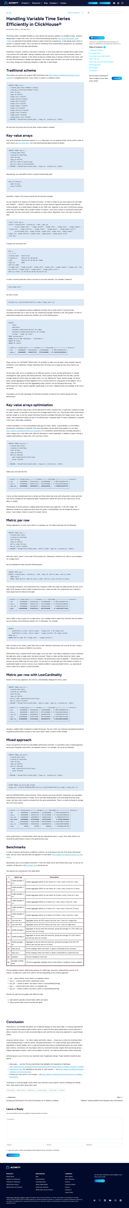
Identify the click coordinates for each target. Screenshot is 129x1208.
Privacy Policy (10, 1197)
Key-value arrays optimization (99, 56)
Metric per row (94, 59)
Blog (46, 3)
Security (23, 1197)
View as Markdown (74, 13)
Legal (27, 1197)
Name (9, 1145)
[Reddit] (121, 1200)
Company (68, 1174)
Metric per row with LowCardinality (101, 62)
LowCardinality (42, 1090)
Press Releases (69, 1179)
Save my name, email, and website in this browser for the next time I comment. (34, 1150)
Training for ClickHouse (13, 1182)
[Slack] (118, 3)
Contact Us (68, 1190)
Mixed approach (94, 65)
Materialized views (16, 1069)
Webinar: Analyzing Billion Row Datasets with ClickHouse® (102, 1099)
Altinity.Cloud (10, 1176)
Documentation (40, 1179)
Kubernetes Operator (42, 1187)
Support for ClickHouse (13, 1179)
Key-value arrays (95, 53)
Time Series (53, 1090)
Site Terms (17, 1197)
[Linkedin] (105, 1200)
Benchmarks (93, 68)
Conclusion (93, 71)
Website (89, 1145)
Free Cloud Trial (104, 3)
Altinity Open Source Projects (44, 1190)
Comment (11, 1119)
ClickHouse (31, 1090)
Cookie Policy (69, 1192)
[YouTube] (114, 3)
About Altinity (69, 1176)
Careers (67, 1187)
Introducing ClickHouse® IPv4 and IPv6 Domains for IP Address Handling (32, 1099)
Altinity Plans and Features (14, 1187)
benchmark (11, 1090)
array (39, 140)
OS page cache (32, 865)
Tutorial (61, 1090)
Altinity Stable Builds (42, 1184)
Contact (63, 3)
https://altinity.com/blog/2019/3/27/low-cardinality (23, 431)
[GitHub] (122, 3)
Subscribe (117, 78)
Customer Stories (70, 1184)
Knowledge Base (41, 1182)
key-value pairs (23, 143)
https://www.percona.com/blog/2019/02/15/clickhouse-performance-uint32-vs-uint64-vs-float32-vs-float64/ (47, 1067)
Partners (67, 1182)
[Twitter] (100, 1200)
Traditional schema (95, 50)
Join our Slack (98, 38)
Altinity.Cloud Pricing (12, 1184)
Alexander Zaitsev (13, 29)
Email (49, 1145)
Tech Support (93, 3)
